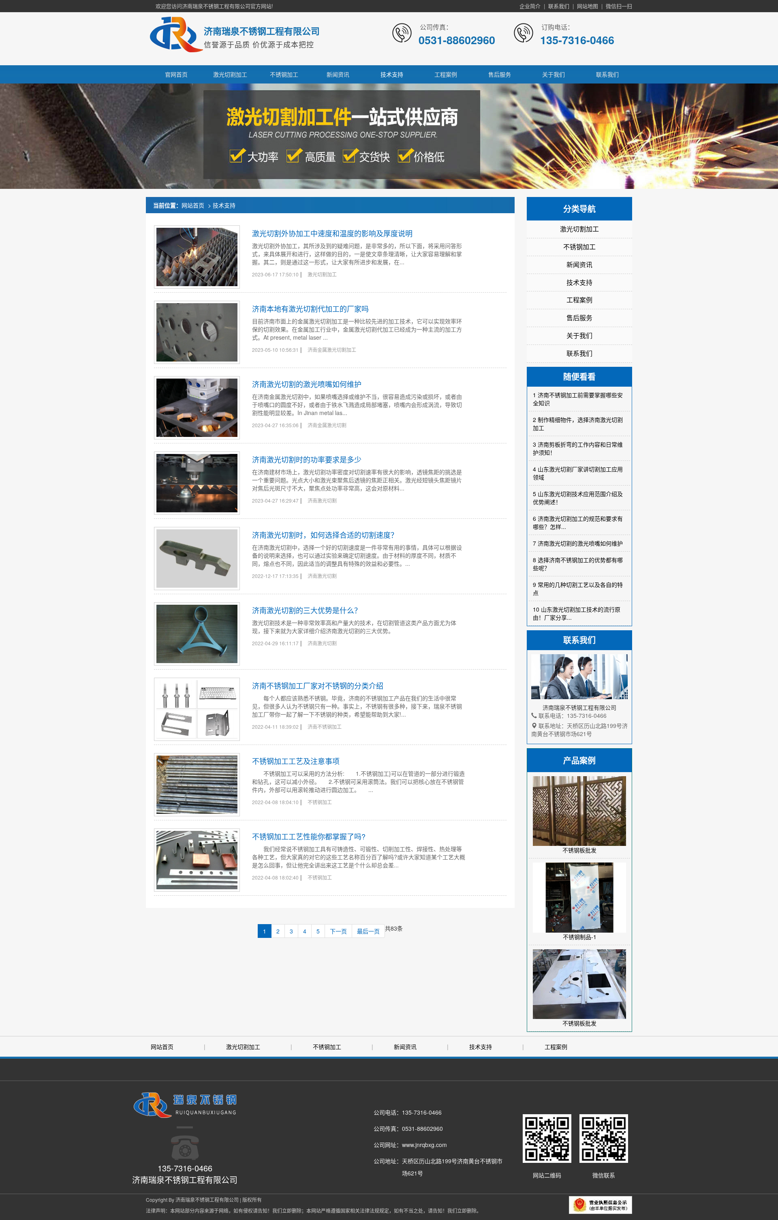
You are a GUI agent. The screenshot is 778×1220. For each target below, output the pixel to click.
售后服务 (499, 74)
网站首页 (193, 205)
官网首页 (176, 74)
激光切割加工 (230, 74)
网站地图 (587, 6)
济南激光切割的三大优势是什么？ (306, 610)
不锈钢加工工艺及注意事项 (296, 761)
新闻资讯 (338, 74)
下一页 (338, 931)
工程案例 (445, 74)
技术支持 (391, 74)
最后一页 (368, 931)
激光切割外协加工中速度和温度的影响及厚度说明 (332, 233)
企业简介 (530, 6)
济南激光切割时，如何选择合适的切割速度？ (325, 534)
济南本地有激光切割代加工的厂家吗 (310, 308)
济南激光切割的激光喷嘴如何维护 (306, 384)
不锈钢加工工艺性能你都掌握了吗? (308, 836)
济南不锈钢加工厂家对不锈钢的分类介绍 (317, 685)
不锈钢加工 (284, 74)
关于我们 (553, 74)
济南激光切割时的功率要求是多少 (306, 459)
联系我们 (558, 6)
